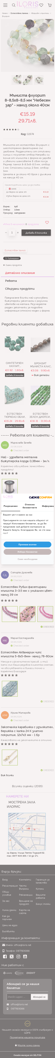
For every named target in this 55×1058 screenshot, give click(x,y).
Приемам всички (27, 544)
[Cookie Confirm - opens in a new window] (40, 497)
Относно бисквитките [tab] (30, 506)
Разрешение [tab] (11, 506)
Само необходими (27, 559)
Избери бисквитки (27, 552)
